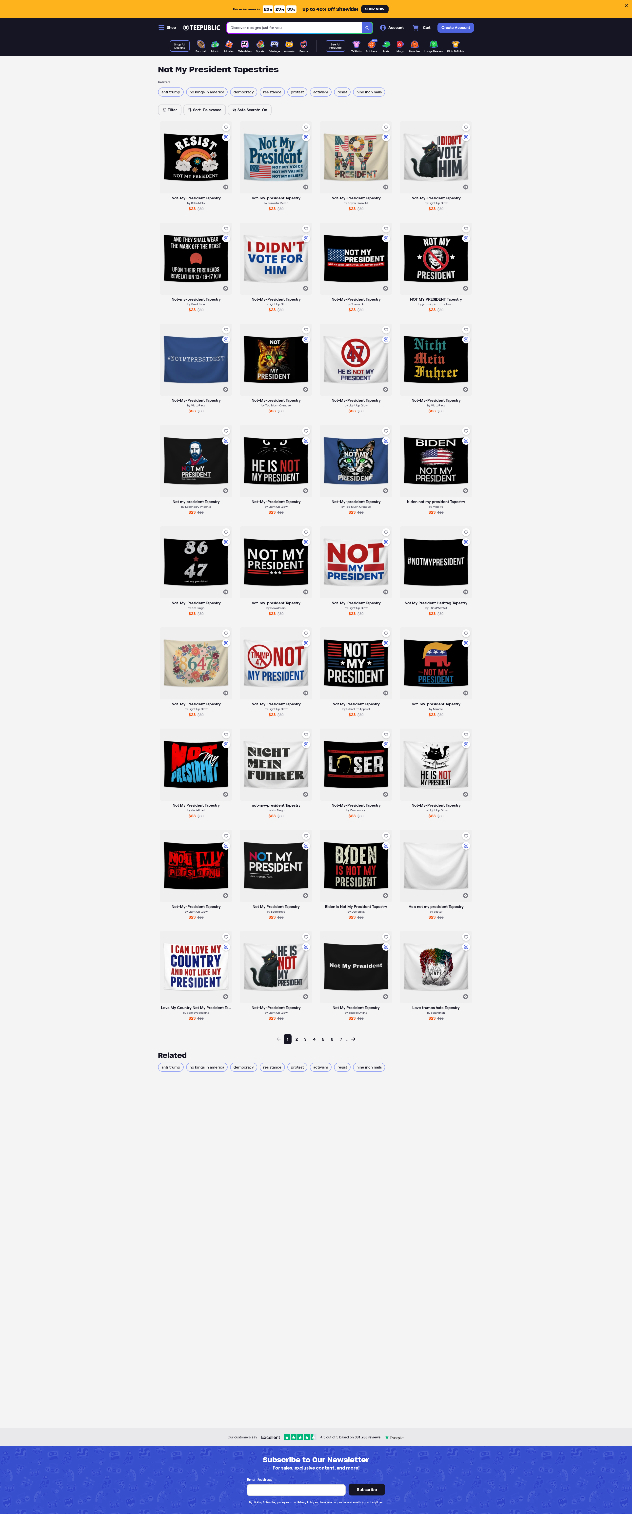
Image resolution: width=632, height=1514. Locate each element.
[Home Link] (201, 28)
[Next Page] (353, 1039)
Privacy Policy (305, 1502)
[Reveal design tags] (225, 187)
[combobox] (294, 27)
